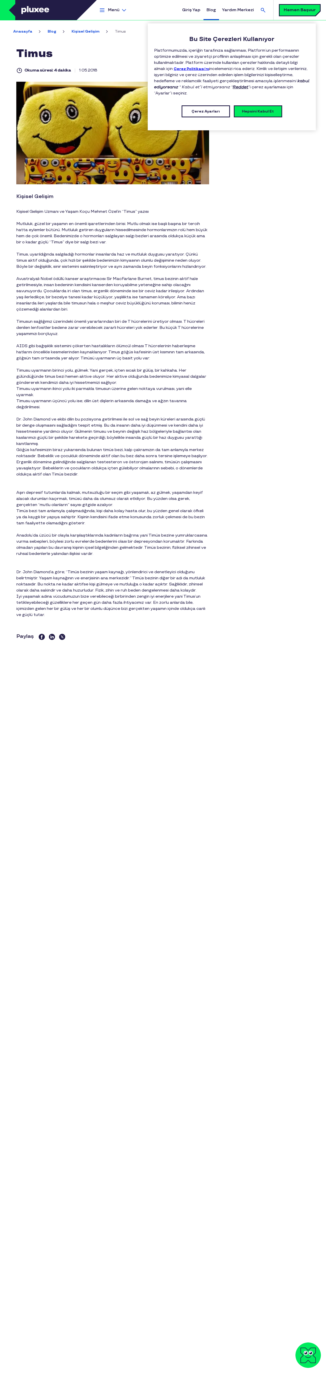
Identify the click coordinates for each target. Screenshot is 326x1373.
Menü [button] (113, 10)
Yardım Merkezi (238, 10)
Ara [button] (263, 10)
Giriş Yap (191, 10)
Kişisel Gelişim (86, 31)
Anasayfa (22, 31)
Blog (211, 10)
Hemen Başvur (300, 10)
